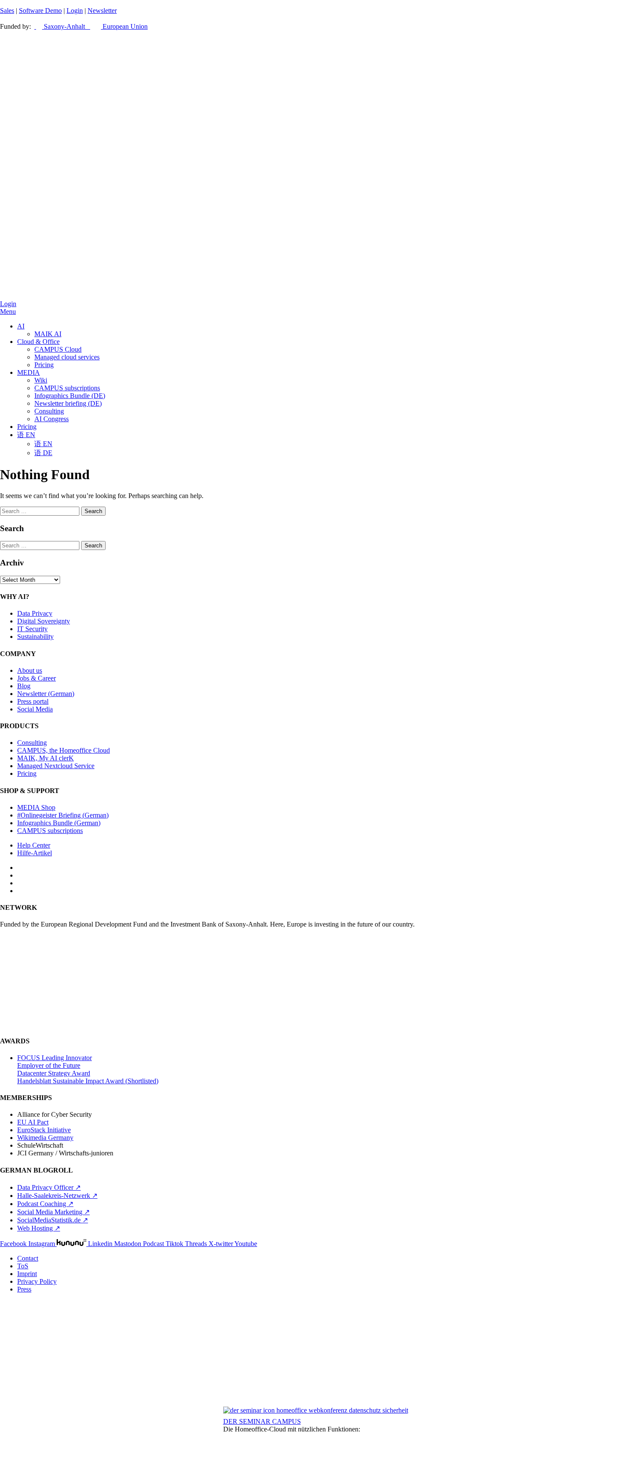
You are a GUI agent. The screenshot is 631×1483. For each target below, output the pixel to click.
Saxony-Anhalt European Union (95, 26)
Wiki (40, 380)
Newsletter (102, 10)
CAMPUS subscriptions (67, 388)
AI (20, 326)
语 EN (26, 434)
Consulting (49, 411)
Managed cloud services (67, 357)
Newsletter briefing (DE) (68, 403)
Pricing (44, 364)
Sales (7, 10)
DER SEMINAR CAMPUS (262, 1421)
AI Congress (51, 418)
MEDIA (28, 372)
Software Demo (40, 10)
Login (75, 10)
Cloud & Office (38, 341)
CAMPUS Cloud (58, 349)
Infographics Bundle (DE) (69, 395)
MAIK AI (47, 333)
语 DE (43, 452)
